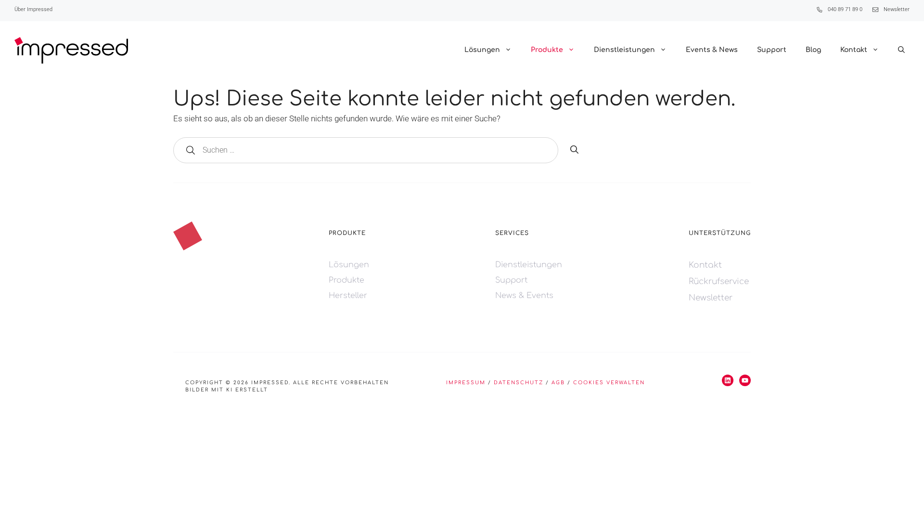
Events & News (712, 49)
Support (771, 49)
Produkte (547, 49)
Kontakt (853, 49)
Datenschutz (518, 382)
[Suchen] (574, 150)
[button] (901, 50)
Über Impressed (33, 9)
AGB (558, 382)
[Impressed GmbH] (71, 50)
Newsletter (897, 9)
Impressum (466, 382)
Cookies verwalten (609, 382)
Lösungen (482, 49)
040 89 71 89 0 (845, 9)
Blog (813, 49)
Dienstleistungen (624, 49)
